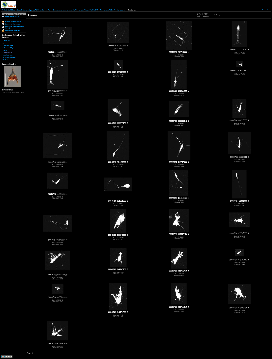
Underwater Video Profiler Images (112, 10)
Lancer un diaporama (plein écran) (14, 27)
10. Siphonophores (9, 57)
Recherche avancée (12, 16)
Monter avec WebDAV (12, 30)
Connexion (265, 10)
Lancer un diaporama (12, 24)
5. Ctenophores (8, 45)
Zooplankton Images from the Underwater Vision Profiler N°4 (75, 10)
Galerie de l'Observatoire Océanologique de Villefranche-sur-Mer (26, 10)
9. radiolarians (8, 55)
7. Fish (5, 50)
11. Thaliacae (7, 60)
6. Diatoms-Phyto (8, 48)
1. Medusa (6, 40)
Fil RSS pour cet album (13, 21)
